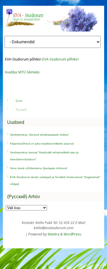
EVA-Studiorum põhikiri (60, 59)
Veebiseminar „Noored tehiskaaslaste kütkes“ (39, 134)
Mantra (53, 234)
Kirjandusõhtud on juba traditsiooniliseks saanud (42, 143)
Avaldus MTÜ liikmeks (22, 72)
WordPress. (73, 234)
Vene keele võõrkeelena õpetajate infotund (38, 168)
